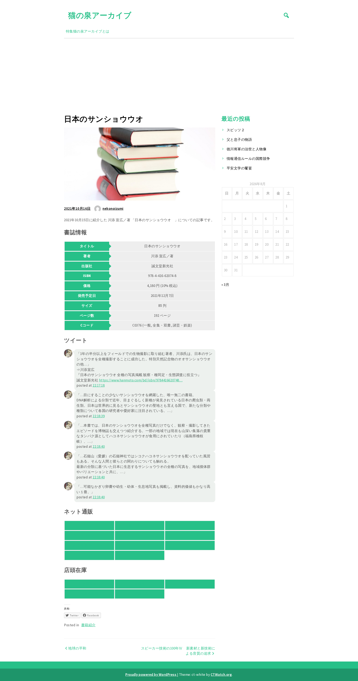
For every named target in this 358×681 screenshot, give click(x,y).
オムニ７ (190, 525)
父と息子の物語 (239, 139)
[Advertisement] (179, 76)
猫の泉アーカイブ (99, 15)
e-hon (190, 545)
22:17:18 (99, 385)
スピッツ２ (236, 130)
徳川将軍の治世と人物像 (247, 149)
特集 (69, 31)
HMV (89, 555)
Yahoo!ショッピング (89, 535)
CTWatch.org (221, 674)
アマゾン (89, 525)
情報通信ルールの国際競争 (248, 158)
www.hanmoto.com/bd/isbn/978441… (141, 380)
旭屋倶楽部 (89, 593)
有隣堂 (139, 584)
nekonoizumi (113, 208)
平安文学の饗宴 (239, 168)
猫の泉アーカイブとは (91, 31)
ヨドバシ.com (190, 535)
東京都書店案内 (139, 593)
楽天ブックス (139, 525)
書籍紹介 (88, 625)
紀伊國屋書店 (89, 584)
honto (139, 535)
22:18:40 (99, 446)
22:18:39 (99, 416)
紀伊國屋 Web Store (89, 545)
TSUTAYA (139, 555)
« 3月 (225, 284)
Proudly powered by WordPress (151, 674)
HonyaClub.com (139, 545)
